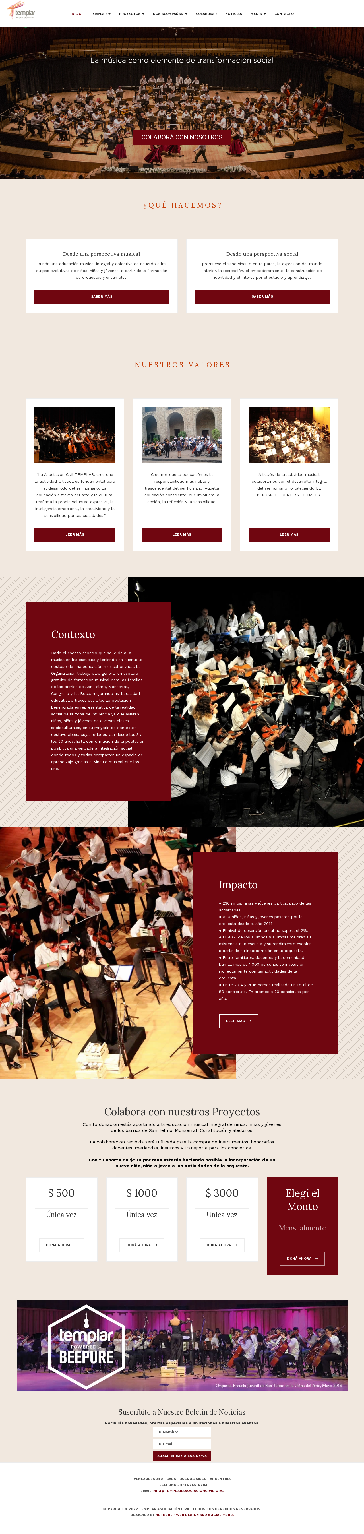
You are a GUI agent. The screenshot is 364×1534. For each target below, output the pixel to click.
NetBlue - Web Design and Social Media (195, 1515)
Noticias (233, 14)
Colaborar (206, 14)
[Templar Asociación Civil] (21, 10)
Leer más (74, 534)
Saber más (102, 296)
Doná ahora (59, 1245)
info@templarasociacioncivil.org (188, 1491)
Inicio (76, 14)
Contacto (284, 14)
